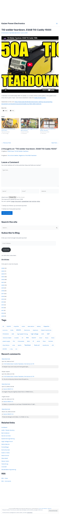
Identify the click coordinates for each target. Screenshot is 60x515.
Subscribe (6, 249)
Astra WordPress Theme (45, 508)
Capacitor (46, 326)
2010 (2, 313)
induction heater (7, 337)
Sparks (19, 345)
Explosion (35, 330)
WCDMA (5, 349)
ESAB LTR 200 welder (40, 97)
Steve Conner (5, 455)
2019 (2, 288)
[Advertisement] (30, 10)
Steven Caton (5, 461)
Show (44, 341)
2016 (2, 296)
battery (39, 326)
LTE (22, 337)
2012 (2, 307)
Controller (5, 330)
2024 (2, 274)
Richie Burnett (5, 450)
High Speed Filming (22, 334)
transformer (46, 345)
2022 (2, 279)
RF (33, 341)
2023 (2, 276)
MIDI (27, 337)
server (38, 341)
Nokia (52, 337)
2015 (2, 299)
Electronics (27, 330)
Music (46, 337)
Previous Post (6, 142)
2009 (2, 316)
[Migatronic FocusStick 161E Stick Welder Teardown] (49, 123)
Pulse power (21, 341)
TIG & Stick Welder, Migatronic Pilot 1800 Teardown (22, 155)
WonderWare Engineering (8, 469)
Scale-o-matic (5, 452)
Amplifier (16, 326)
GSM (13, 334)
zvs (16, 349)
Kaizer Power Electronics (13, 23)
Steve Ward (4, 458)
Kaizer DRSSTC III (8, 389)
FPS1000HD (6, 334)
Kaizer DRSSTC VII (8, 414)
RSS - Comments (6, 481)
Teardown (27, 345)
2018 (2, 290)
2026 (2, 268)
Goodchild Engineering (8, 438)
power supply (6, 341)
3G (3, 326)
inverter (16, 337)
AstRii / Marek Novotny (7, 430)
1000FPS (9, 326)
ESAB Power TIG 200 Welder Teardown (18, 151)
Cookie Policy (29, 512)
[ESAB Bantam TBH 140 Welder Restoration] (10, 123)
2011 (2, 310)
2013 (2, 305)
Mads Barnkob (6, 359)
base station (31, 326)
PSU (14, 341)
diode (11, 330)
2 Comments (5, 33)
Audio (23, 326)
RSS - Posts (4, 478)
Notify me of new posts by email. (12, 209)
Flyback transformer (46, 330)
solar (13, 345)
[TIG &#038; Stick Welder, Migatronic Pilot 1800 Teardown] (30, 123)
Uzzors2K (4, 466)
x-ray (11, 349)
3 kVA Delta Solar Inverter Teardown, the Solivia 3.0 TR (19, 364)
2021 (2, 282)
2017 (2, 293)
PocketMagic (5, 447)
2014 (2, 302)
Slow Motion (6, 345)
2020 (2, 285)
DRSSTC (18, 330)
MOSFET (34, 337)
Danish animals (6, 435)
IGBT (48, 334)
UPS (53, 345)
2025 (2, 271)
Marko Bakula (5, 444)
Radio (28, 341)
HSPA (42, 334)
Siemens (50, 341)
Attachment (5, 197)
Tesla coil (37, 345)
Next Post (55, 142)
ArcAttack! (4, 427)
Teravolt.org (4, 464)
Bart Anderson (5, 433)
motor (40, 337)
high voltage (34, 334)
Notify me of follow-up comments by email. (15, 205)
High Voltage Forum (7, 441)
